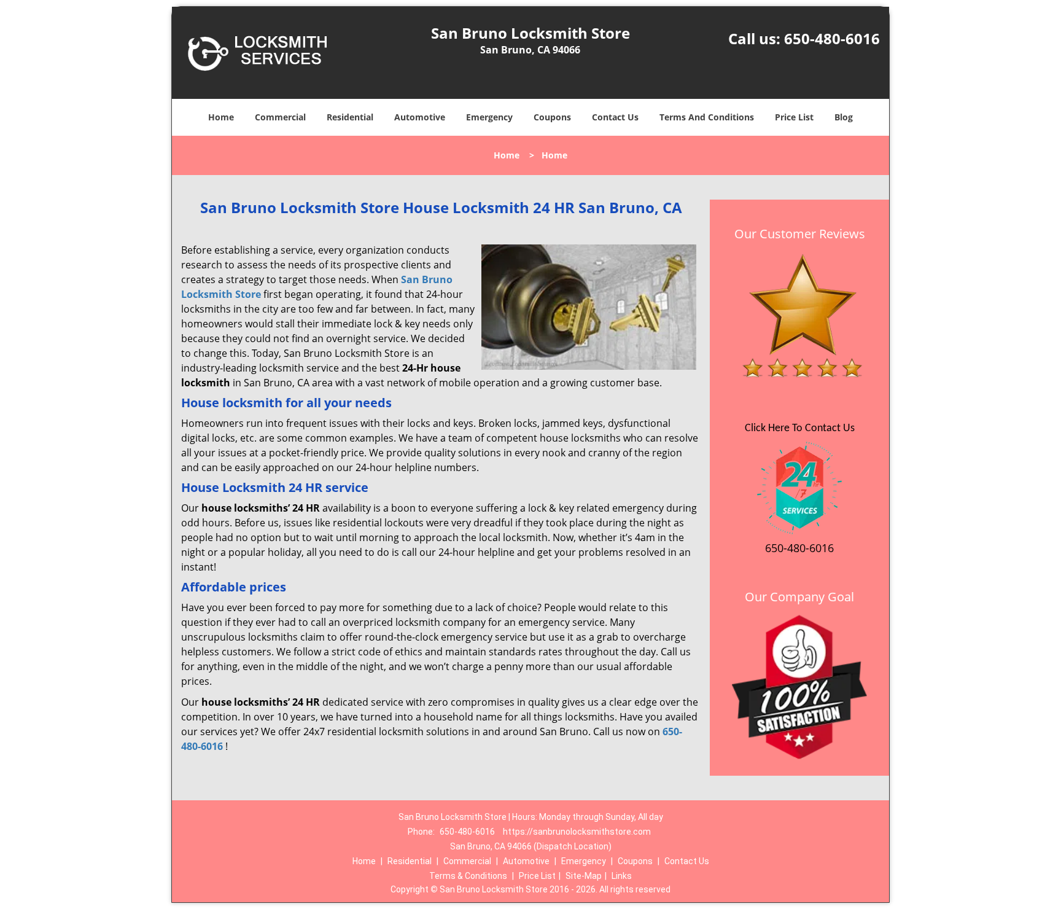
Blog (843, 117)
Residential (350, 117)
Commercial (280, 117)
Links (622, 876)
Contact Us (615, 117)
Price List (794, 117)
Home (221, 117)
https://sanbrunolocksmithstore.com (577, 832)
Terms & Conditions (468, 876)
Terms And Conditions (706, 117)
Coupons (552, 117)
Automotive (419, 117)
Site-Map (583, 876)
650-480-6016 (832, 38)
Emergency (489, 117)
